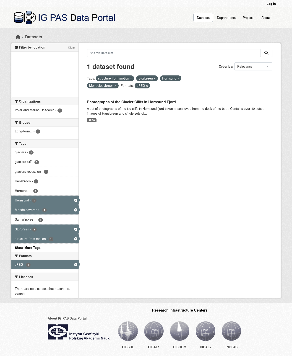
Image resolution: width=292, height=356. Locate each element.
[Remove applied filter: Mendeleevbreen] (115, 86)
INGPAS (231, 347)
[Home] (18, 36)
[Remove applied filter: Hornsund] (178, 78)
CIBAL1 (154, 347)
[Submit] (266, 53)
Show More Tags (28, 247)
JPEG (92, 120)
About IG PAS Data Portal (67, 318)
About (265, 17)
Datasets (203, 17)
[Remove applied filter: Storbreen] (155, 78)
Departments (226, 17)
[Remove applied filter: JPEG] (147, 86)
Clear (71, 47)
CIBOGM (179, 347)
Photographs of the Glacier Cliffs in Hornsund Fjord (131, 101)
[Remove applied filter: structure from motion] (131, 78)
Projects (248, 17)
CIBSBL (128, 347)
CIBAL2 (205, 347)
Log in (271, 3)
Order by (225, 66)
